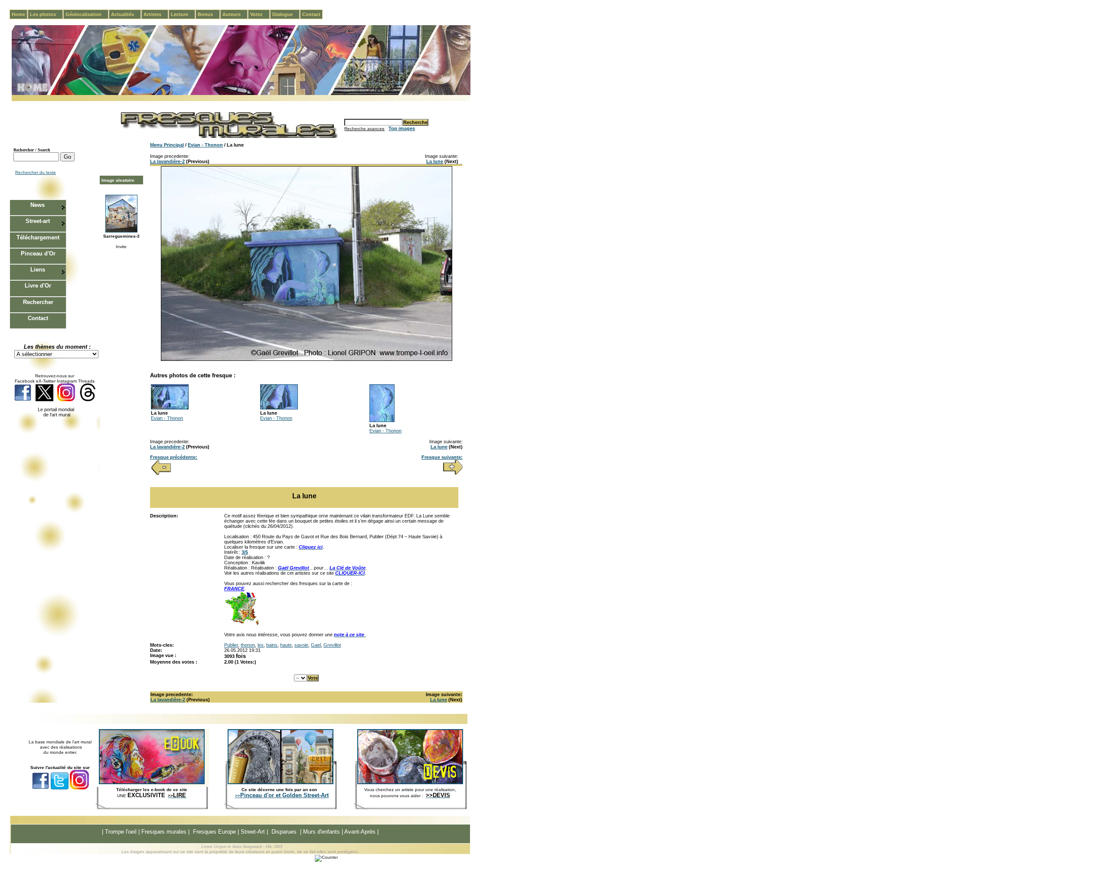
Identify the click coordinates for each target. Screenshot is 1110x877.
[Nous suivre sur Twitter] (44, 399)
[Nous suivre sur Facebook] (23, 399)
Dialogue (286, 14)
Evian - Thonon (205, 144)
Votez (260, 14)
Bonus (209, 14)
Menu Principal (167, 144)
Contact (311, 14)
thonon (248, 645)
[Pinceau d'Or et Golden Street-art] (280, 782)
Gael (316, 645)
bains (272, 645)
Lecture (183, 14)
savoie (301, 645)
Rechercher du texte (35, 172)
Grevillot (332, 645)
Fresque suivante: (442, 457)
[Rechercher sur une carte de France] (241, 624)
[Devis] (410, 782)
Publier (231, 645)
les (261, 645)
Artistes (156, 14)
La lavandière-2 (167, 161)
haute (286, 645)
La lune (434, 161)
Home (18, 14)
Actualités (126, 14)
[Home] (241, 93)
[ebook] (152, 782)
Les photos (46, 14)
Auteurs (235, 14)
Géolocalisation (86, 14)
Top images (401, 128)
